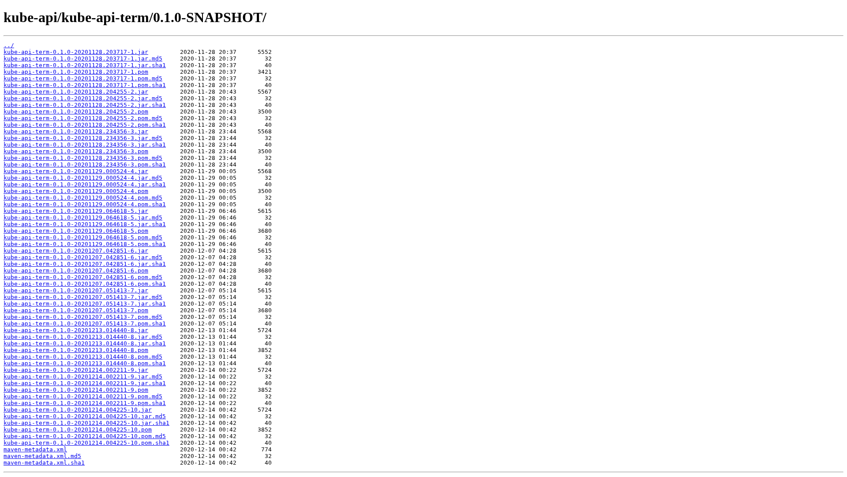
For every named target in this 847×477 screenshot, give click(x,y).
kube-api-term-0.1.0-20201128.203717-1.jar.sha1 (85, 65)
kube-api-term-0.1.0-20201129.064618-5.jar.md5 (83, 217)
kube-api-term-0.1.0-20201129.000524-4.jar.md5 (83, 177)
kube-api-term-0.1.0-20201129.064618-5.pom (76, 230)
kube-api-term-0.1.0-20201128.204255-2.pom (76, 111)
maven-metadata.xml (35, 449)
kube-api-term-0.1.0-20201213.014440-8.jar (76, 330)
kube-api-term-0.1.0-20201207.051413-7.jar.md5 (83, 297)
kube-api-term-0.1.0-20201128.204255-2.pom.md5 (83, 118)
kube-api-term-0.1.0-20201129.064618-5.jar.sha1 (85, 224)
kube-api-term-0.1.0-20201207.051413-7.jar (76, 290)
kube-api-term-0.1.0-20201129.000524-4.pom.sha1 (85, 204)
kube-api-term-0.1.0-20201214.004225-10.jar (78, 409)
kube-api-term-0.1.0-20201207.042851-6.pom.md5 (83, 277)
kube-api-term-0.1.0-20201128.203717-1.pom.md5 (83, 78)
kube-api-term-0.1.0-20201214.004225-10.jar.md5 (85, 416)
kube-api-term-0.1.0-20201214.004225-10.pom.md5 (85, 436)
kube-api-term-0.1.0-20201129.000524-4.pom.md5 (83, 197)
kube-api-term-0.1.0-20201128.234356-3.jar (76, 131)
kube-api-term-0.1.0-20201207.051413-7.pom (76, 310)
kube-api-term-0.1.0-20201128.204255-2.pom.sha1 (85, 124)
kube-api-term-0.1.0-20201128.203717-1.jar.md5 (83, 58)
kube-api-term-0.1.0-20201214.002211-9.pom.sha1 (85, 403)
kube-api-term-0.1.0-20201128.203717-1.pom (76, 71)
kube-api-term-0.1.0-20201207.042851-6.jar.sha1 (85, 264)
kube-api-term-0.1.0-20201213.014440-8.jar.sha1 (85, 343)
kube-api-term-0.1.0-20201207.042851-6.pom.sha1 (85, 283)
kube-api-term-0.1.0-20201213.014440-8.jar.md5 (83, 336)
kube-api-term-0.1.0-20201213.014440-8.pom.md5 (83, 356)
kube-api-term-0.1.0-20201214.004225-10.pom (78, 429)
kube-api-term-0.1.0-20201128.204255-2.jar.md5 (83, 98)
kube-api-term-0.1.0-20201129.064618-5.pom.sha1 (85, 244)
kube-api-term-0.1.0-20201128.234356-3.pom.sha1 (85, 164)
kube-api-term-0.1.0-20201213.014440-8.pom (76, 350)
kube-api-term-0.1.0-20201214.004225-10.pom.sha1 (86, 442)
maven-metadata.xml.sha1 (44, 462)
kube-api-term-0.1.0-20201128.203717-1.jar (76, 52)
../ (9, 45)
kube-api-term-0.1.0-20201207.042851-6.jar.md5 (83, 257)
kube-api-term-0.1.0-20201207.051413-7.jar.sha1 (85, 303)
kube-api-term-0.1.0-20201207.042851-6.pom (76, 270)
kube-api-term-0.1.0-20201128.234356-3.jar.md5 (83, 138)
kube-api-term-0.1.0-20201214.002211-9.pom (76, 389)
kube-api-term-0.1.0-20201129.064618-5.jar (76, 211)
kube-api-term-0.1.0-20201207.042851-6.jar (76, 250)
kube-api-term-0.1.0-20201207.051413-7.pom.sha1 (85, 323)
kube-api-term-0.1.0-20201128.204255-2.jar (76, 91)
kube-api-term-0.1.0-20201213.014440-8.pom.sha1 (85, 363)
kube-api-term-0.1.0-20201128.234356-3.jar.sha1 (85, 144)
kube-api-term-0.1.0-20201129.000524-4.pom (76, 191)
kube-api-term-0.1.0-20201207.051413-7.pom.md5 (83, 317)
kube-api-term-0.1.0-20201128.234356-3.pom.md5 (83, 158)
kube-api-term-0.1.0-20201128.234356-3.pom (76, 151)
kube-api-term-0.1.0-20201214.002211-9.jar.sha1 (85, 383)
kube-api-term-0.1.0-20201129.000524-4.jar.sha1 (85, 184)
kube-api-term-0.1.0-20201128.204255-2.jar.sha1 (85, 105)
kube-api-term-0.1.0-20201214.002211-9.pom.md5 (83, 396)
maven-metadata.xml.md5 (42, 456)
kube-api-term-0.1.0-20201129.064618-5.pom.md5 (83, 237)
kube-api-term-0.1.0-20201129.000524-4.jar (76, 171)
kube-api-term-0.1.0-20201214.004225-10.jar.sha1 (86, 423)
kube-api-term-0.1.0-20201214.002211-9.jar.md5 (83, 376)
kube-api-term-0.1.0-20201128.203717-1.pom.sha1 (85, 85)
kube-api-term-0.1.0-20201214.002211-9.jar (76, 370)
